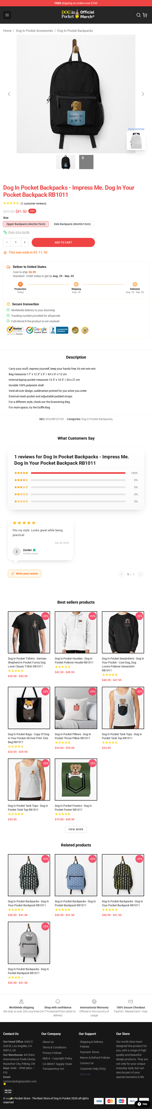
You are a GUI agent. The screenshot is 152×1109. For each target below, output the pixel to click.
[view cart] (144, 15)
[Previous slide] (9, 94)
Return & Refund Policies (95, 1057)
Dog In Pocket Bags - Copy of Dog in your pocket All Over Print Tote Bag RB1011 (28, 738)
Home (7, 31)
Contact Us (87, 1063)
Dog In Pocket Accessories (34, 31)
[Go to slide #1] (65, 162)
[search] (138, 15)
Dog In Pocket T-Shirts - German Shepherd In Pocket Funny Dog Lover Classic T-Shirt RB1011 (27, 662)
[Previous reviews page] (121, 574)
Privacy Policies (52, 1052)
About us (48, 1041)
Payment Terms (89, 1052)
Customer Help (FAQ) (93, 1068)
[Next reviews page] (140, 574)
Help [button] (144, 1104)
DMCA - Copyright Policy (57, 1058)
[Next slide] (143, 94)
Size (6, 217)
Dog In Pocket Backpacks (75, 31)
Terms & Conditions (54, 1047)
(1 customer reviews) (33, 203)
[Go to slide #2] (86, 162)
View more (76, 829)
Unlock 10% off (8, 1091)
